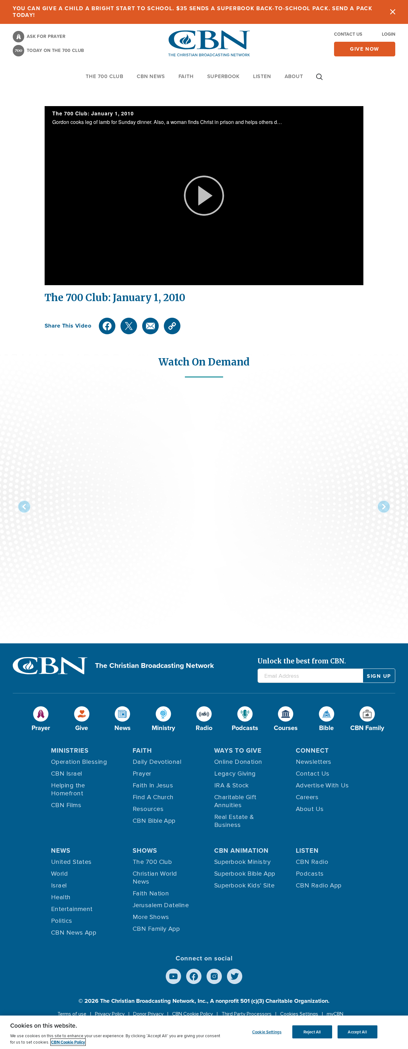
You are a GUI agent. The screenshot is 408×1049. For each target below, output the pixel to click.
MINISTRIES (70, 750)
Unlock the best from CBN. (302, 661)
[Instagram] (214, 976)
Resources (148, 809)
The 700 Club (104, 76)
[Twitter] (128, 326)
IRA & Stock (231, 785)
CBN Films (66, 805)
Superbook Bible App (244, 874)
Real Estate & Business (234, 821)
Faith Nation (151, 893)
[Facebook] (107, 326)
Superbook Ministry (242, 862)
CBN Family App (156, 929)
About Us (310, 809)
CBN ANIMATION (241, 850)
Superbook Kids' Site (244, 885)
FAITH (186, 76)
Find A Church (153, 797)
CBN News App (73, 933)
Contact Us (348, 34)
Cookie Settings (266, 1032)
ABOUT (294, 76)
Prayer (142, 774)
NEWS (60, 850)
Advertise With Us (322, 785)
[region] (204, 1032)
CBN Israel (66, 774)
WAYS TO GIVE (238, 750)
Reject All (312, 1032)
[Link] (172, 326)
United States (71, 862)
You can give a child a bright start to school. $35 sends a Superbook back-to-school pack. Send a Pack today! (193, 11)
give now (364, 49)
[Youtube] (173, 976)
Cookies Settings (299, 1014)
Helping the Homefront (68, 789)
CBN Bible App (154, 821)
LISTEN (262, 76)
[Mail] (150, 326)
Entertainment (72, 909)
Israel (59, 885)
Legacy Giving (235, 774)
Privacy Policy (110, 1014)
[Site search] (319, 80)
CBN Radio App (319, 885)
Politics (61, 921)
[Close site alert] (392, 12)
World (59, 874)
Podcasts (310, 874)
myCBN (335, 1014)
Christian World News (155, 878)
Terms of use (71, 1014)
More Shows (151, 917)
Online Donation (238, 762)
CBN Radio (312, 862)
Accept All (357, 1032)
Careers (307, 797)
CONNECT (312, 750)
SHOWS (145, 850)
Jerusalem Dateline (161, 905)
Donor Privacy (148, 1014)
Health (61, 897)
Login (388, 34)
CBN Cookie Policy (192, 1014)
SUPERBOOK (223, 76)
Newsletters (314, 762)
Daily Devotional (157, 762)
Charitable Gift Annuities (235, 801)
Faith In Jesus (153, 785)
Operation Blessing (79, 762)
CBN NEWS (151, 76)
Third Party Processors (247, 1014)
